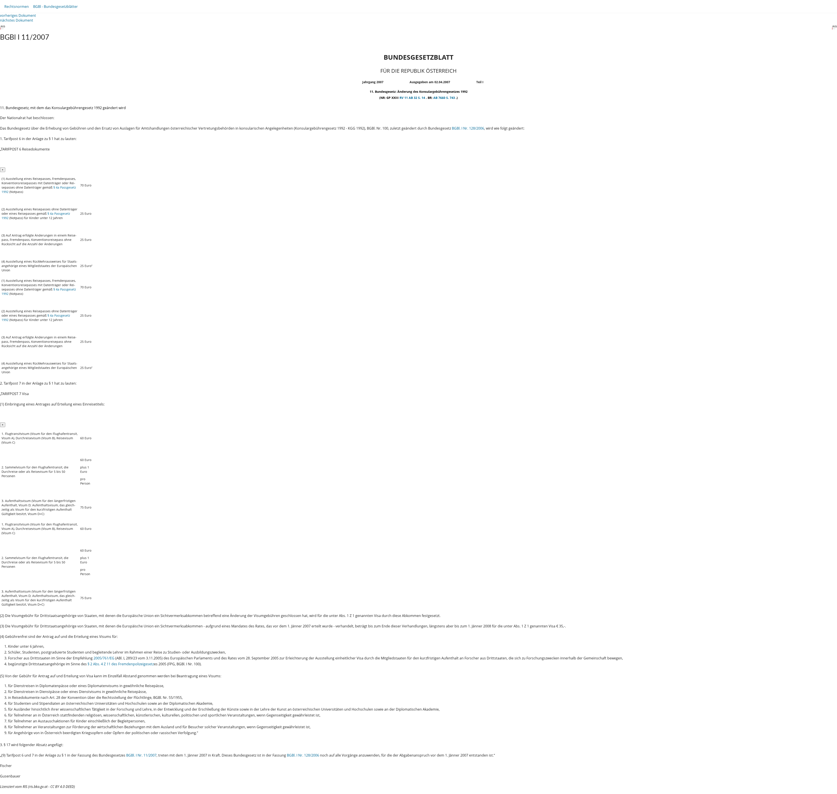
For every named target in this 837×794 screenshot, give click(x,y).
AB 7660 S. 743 (444, 98)
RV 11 (404, 98)
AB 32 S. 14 (417, 98)
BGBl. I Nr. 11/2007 (141, 755)
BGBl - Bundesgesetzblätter (55, 6)
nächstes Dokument (16, 20)
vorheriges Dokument (18, 15)
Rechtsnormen (16, 6)
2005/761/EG (104, 658)
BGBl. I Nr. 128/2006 (468, 128)
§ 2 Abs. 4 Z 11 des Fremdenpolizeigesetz (121, 664)
